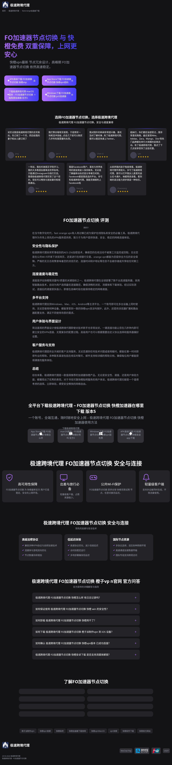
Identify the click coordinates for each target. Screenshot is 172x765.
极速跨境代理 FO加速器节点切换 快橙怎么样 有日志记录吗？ (68, 597)
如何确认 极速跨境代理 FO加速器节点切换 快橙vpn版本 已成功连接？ (73, 643)
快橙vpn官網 (45, 731)
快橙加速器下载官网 (77, 731)
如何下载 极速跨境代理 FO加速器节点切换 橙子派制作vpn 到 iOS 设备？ (74, 631)
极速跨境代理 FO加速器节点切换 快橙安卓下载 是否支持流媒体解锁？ (73, 654)
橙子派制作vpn (28, 731)
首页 (4, 11)
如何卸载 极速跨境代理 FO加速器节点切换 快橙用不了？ (65, 620)
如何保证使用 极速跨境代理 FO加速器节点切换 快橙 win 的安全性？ (72, 609)
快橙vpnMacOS (98, 731)
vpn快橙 (113, 731)
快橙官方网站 (144, 731)
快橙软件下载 (128, 731)
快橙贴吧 (60, 731)
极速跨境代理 (14, 11)
